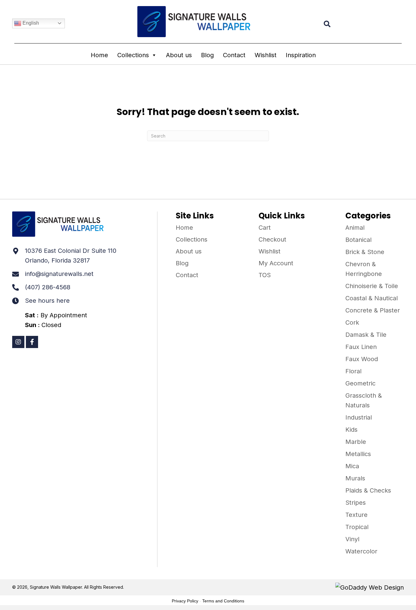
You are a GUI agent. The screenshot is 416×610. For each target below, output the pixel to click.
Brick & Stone (364, 252)
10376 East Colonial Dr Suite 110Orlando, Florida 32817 (70, 255)
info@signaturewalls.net (59, 273)
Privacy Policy (185, 600)
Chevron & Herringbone (363, 268)
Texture (356, 514)
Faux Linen (361, 346)
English (30, 23)
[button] (18, 342)
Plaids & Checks (368, 490)
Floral (353, 371)
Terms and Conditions (223, 600)
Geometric (360, 383)
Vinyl (352, 539)
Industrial (358, 417)
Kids (351, 429)
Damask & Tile (365, 334)
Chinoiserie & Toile (371, 286)
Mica (352, 466)
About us (179, 55)
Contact (234, 55)
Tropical (356, 527)
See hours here (47, 300)
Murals (355, 478)
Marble (355, 441)
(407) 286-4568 (47, 287)
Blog (207, 55)
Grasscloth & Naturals (363, 400)
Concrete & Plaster (372, 310)
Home (99, 55)
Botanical (358, 239)
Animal (355, 227)
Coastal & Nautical (371, 298)
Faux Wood (361, 359)
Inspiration (301, 55)
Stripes (355, 502)
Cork (352, 322)
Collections (133, 55)
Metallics (358, 454)
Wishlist (266, 55)
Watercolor (361, 551)
